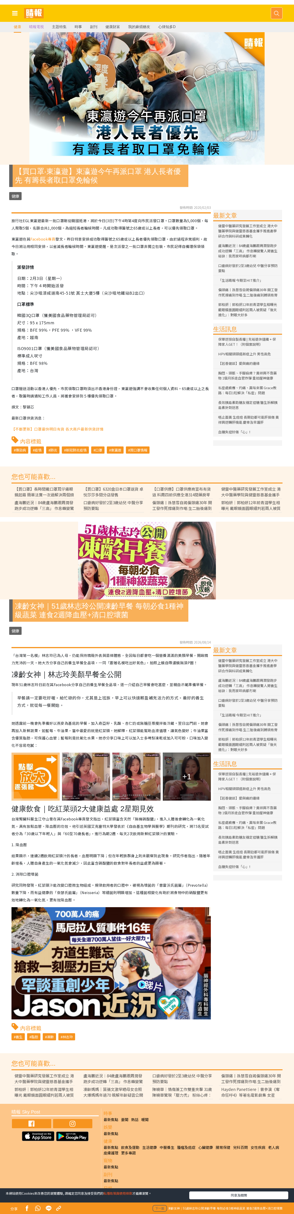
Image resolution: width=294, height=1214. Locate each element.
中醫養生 (167, 1147)
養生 (19, 1036)
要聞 (124, 1119)
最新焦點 (111, 1119)
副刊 (93, 27)
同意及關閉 (239, 1195)
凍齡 (50, 1036)
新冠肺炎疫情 (76, 450)
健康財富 (112, 27)
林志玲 (67, 1036)
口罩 (98, 450)
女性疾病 (258, 1147)
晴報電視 (36, 27)
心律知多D (167, 27)
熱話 (135, 1119)
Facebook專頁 (42, 239)
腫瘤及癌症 (186, 1147)
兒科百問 (240, 1147)
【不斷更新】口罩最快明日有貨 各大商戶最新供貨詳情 (57, 429)
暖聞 (145, 1119)
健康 (17, 27)
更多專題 (128, 1153)
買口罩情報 (138, 450)
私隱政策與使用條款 (117, 1193)
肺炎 (53, 450)
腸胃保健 (223, 1147)
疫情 (38, 450)
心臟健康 (205, 1147)
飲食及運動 (130, 1147)
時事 (78, 27)
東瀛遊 (116, 450)
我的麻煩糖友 (139, 27)
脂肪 (34, 1036)
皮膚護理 (111, 1153)
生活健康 (149, 1147)
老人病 (273, 1147)
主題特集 (59, 27)
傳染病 (21, 450)
